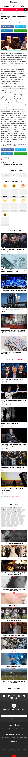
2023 (15, 507)
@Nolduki (14, 741)
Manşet (2, 247)
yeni (13, 524)
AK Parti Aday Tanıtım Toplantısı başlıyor (13, 290)
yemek (8, 524)
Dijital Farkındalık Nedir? (14, 666)
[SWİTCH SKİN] (16, 9)
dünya (9, 513)
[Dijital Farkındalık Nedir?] (14, 659)
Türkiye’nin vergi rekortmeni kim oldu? (13, 379)
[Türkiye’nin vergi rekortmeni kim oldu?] (14, 370)
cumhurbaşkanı (14, 511)
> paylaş (25, 9)
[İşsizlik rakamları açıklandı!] (14, 414)
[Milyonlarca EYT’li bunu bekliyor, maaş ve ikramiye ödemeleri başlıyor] (14, 261)
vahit (14, 145)
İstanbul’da (10, 526)
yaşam (3, 524)
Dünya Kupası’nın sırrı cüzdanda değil (12, 467)
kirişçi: (3, 145)
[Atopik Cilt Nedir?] (14, 598)
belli (14, 509)
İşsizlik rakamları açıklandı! (9, 423)
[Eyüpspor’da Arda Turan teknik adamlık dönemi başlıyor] (14, 240)
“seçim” (10, 507)
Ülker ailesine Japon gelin (14, 558)
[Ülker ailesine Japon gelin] (14, 551)
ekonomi (15, 513)
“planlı (3, 144)
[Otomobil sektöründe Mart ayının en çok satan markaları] (14, 643)
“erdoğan (4, 507)
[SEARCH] (18, 9)
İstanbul (3, 526)
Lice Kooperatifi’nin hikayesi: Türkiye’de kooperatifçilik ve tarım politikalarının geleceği (13, 332)
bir (2, 511)
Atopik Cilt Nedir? (14, 605)
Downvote (21, 175)
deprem (4, 513)
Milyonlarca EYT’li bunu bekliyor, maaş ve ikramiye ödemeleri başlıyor (13, 270)
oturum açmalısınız (15, 496)
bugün (7, 511)
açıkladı (3, 509)
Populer (6, 6)
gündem (23, 144)
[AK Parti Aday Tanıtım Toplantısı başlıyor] (14, 281)
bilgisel (19, 509)
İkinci (18, 524)
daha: (21, 511)
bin (24, 509)
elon (20, 513)
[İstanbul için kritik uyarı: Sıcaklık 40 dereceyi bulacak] (14, 479)
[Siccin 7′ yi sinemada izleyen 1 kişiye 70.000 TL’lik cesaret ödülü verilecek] (14, 566)
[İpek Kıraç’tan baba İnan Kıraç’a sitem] (14, 628)
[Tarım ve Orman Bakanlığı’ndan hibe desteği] (14, 300)
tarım (9, 145)
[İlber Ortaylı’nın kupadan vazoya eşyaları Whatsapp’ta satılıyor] (14, 435)
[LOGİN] (21, 9)
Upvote (6, 175)
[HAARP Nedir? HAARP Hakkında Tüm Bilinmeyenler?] (14, 674)
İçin (16, 526)
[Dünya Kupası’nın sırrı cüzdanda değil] (14, 458)
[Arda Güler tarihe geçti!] (14, 613)
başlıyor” (10, 144)
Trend (22, 6)
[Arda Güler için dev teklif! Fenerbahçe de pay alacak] (14, 391)
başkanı (9, 509)
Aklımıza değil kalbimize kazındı (14, 543)
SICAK (14, 6)
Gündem (3, 267)
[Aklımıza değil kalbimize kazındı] (14, 536)
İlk (21, 524)
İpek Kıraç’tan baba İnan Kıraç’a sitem (14, 635)
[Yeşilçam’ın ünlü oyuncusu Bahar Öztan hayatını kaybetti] (14, 582)
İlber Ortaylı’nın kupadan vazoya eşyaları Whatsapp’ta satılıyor (14, 445)
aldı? (20, 507)
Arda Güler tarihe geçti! (14, 620)
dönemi (17, 144)
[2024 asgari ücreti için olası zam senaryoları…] (14, 343)
